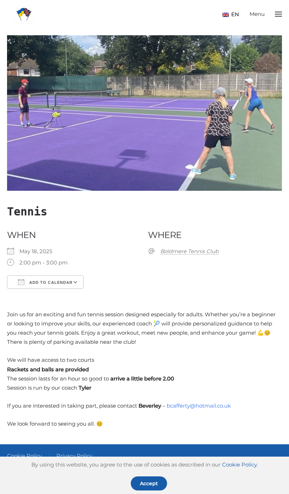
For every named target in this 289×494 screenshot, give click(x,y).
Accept (149, 483)
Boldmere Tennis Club (189, 251)
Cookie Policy (24, 455)
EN (232, 14)
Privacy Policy (74, 455)
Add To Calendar (50, 282)
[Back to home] (24, 14)
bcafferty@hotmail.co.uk (199, 405)
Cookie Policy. (240, 464)
